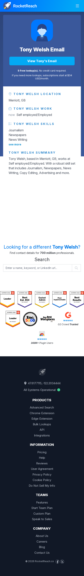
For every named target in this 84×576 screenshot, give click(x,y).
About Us (42, 536)
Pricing (41, 452)
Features (42, 502)
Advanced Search (42, 407)
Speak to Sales (42, 519)
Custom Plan (41, 513)
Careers (42, 541)
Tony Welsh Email (42, 49)
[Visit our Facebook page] (57, 561)
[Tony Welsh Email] (42, 30)
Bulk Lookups (42, 424)
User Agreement (42, 469)
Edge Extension (41, 418)
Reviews (42, 463)
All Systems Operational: (40, 390)
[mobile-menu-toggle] (77, 6)
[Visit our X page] (62, 561)
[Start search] (76, 268)
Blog (42, 547)
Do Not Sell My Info (42, 485)
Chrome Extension (42, 413)
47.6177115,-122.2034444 (44, 383)
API (42, 430)
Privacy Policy (41, 474)
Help (42, 458)
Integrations (42, 435)
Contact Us (42, 553)
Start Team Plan (42, 508)
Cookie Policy (42, 480)
